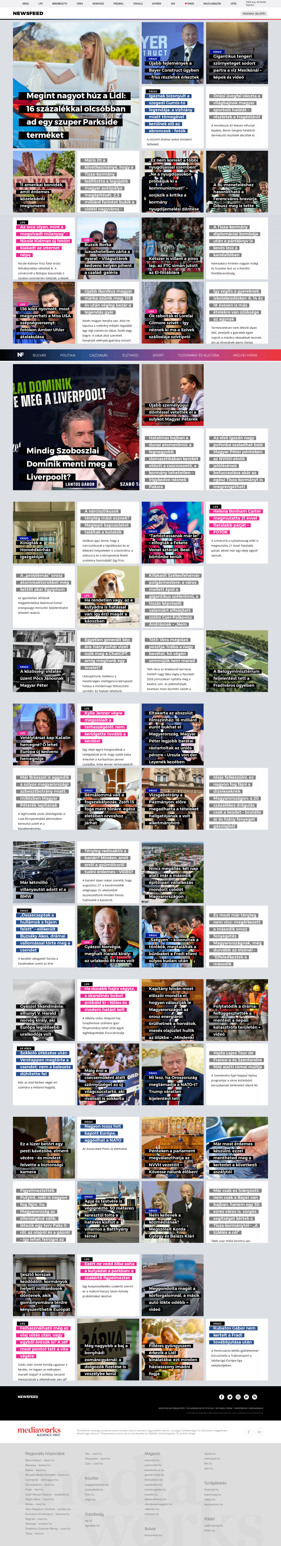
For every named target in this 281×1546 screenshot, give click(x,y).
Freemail (118, 3)
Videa (80, 3)
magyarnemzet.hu (97, 1484)
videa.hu (209, 1499)
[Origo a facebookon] (221, 1397)
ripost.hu (210, 1453)
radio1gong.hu (213, 1525)
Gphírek (156, 3)
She (173, 3)
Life (40, 3)
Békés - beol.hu (35, 1470)
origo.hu (90, 1499)
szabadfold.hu (94, 1489)
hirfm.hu (209, 1530)
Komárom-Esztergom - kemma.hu (47, 1514)
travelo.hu (151, 1494)
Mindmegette (59, 3)
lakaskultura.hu (154, 1470)
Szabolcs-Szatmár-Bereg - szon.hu (48, 1528)
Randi (190, 3)
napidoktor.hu (153, 1484)
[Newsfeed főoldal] (28, 1397)
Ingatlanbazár (212, 3)
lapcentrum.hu (213, 1504)
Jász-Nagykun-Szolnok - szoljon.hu (48, 1509)
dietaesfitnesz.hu (156, 1499)
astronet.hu (152, 1460)
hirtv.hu (89, 1494)
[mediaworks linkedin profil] (259, 1432)
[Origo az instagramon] (238, 1397)
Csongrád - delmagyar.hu (41, 1479)
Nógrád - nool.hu (36, 1519)
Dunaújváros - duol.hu (39, 1484)
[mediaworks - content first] (39, 1432)
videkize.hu (152, 1509)
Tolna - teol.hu (34, 1533)
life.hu (208, 1463)
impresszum (241, 1408)
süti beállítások (224, 1408)
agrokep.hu (92, 1525)
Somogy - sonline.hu (38, 1523)
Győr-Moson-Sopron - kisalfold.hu (47, 1494)
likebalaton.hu (154, 1479)
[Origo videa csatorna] (246, 1397)
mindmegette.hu (155, 1489)
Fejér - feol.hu (34, 1489)
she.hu (208, 1468)
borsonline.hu (153, 1535)
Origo (25, 3)
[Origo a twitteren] (229, 1397)
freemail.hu (211, 1489)
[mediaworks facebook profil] (249, 1432)
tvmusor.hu (152, 1514)
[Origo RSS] (254, 1397)
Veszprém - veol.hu (97, 1458)
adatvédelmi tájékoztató (172, 1408)
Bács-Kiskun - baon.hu (40, 1460)
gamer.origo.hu (154, 1474)
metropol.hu (212, 1458)
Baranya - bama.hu (37, 1465)
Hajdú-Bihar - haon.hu (39, 1499)
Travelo (138, 3)
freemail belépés (254, 13)
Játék (234, 3)
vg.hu (88, 1520)
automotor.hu (153, 1465)
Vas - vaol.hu (93, 1453)
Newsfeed (98, 3)
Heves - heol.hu (35, 1504)
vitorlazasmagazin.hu (158, 1504)
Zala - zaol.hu (94, 1463)
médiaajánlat (256, 1408)
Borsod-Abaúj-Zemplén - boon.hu (47, 1474)
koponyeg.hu (212, 1494)
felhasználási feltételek (200, 1408)
